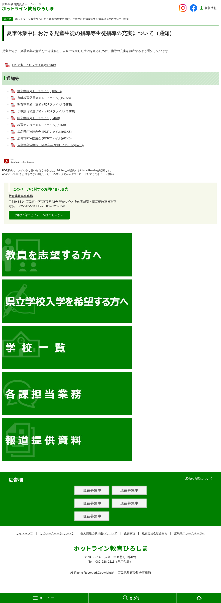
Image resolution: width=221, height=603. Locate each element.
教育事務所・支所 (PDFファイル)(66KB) (44, 104)
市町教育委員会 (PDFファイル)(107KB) (44, 97)
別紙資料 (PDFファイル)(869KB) (34, 65)
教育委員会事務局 (21, 196)
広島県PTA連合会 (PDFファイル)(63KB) (44, 131)
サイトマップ (24, 533)
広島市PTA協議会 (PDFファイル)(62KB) (44, 138)
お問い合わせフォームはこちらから (39, 215)
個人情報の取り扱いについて (99, 533)
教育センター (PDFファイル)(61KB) (41, 124)
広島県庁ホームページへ (189, 533)
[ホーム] (199, 598)
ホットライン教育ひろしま (30, 19)
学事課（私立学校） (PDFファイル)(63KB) (46, 111)
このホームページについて (57, 533)
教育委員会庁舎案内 (154, 533)
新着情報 (211, 8)
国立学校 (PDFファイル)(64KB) (38, 118)
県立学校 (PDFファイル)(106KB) (39, 91)
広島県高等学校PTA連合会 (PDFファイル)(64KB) (50, 145)
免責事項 (129, 533)
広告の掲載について (198, 478)
